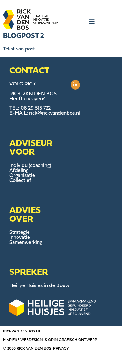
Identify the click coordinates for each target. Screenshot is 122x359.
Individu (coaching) (30, 165)
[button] (91, 21)
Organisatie (22, 175)
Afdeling (18, 170)
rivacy (62, 349)
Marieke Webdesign (23, 340)
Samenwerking (25, 242)
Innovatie (19, 237)
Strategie (19, 232)
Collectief (20, 180)
